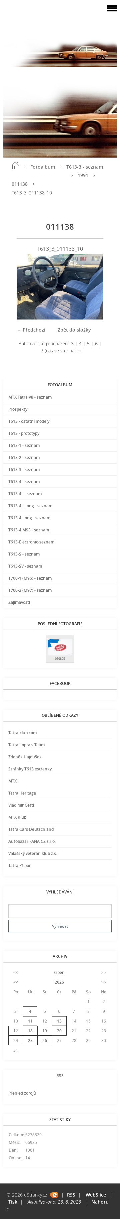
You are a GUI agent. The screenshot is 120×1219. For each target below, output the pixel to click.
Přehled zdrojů (22, 1093)
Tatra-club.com (22, 733)
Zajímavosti (19, 602)
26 (44, 1040)
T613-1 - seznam (24, 445)
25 (30, 1040)
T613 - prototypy (23, 433)
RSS (71, 1195)
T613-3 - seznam (84, 167)
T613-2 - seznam (24, 457)
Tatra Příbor (19, 865)
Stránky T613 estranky (30, 769)
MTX (12, 781)
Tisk (12, 1202)
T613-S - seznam (24, 554)
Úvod (15, 166)
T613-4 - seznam (24, 481)
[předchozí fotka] (27, 287)
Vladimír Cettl (21, 805)
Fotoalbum (42, 167)
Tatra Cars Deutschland (31, 829)
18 (30, 1031)
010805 (60, 658)
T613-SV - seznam (25, 566)
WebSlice (96, 1195)
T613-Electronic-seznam (31, 542)
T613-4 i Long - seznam (30, 506)
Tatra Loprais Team (26, 745)
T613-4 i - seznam (25, 494)
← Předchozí (31, 330)
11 (30, 1021)
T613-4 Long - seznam (29, 518)
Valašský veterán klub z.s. (32, 853)
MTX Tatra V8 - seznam (30, 397)
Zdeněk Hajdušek (25, 757)
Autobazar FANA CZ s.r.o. (32, 841)
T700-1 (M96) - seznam (30, 578)
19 (44, 1031)
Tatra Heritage (22, 793)
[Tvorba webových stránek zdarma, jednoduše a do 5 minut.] (54, 1195)
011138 (20, 184)
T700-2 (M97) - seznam (30, 590)
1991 (83, 175)
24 (15, 1040)
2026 (59, 982)
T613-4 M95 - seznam (28, 530)
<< (15, 972)
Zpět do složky (74, 330)
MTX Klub (17, 817)
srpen (59, 972)
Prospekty (17, 409)
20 (59, 1031)
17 (15, 1031)
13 (59, 1021)
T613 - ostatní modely (28, 421)
